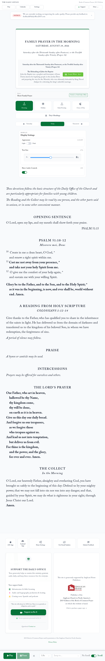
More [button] (94, 7)
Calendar (23, 7)
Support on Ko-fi (30, 612)
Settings (36, 7)
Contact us (32, 626)
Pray (8, 7)
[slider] (50, 157)
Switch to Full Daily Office (78, 95)
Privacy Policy (52, 642)
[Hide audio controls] (34, 656)
